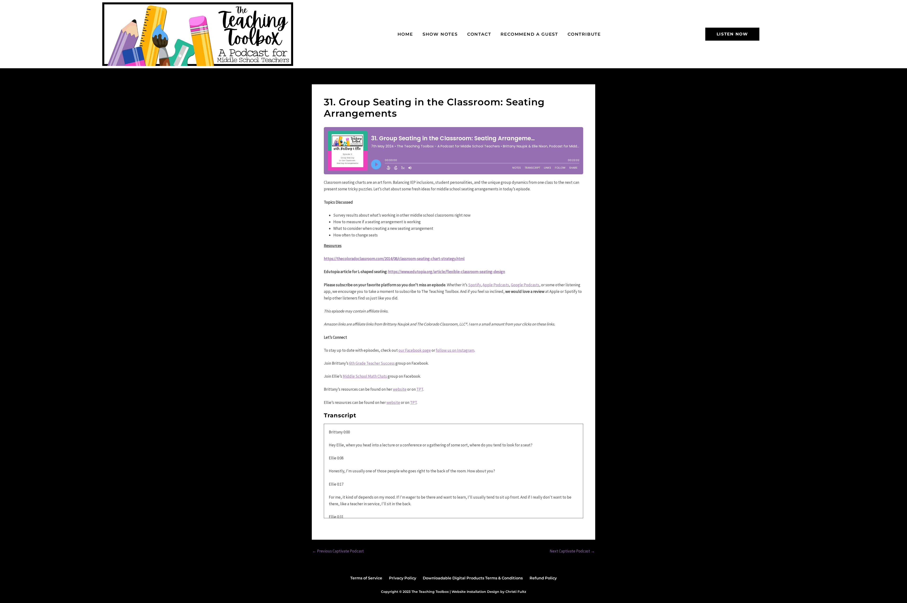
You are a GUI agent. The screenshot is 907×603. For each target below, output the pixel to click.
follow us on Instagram (455, 350)
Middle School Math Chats (365, 376)
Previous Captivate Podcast (338, 551)
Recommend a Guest (529, 34)
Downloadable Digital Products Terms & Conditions (473, 578)
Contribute (584, 34)
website (399, 389)
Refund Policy (543, 578)
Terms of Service (366, 578)
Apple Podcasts (496, 284)
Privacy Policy (402, 578)
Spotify (474, 284)
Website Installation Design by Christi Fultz (489, 592)
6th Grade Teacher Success (372, 363)
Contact (479, 34)
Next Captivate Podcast (572, 551)
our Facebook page (414, 350)
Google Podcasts (525, 284)
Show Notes (440, 34)
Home (405, 34)
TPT (419, 389)
